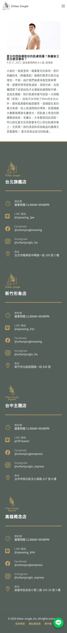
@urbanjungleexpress (28, 454)
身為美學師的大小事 (33, 62)
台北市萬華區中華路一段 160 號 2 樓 (36, 255)
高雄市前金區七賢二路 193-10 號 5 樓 (37, 590)
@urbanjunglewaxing (28, 230)
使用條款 (20, 623)
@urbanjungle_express (29, 466)
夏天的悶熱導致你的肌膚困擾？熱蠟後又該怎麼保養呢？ (33, 57)
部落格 (49, 62)
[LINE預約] (58, 623)
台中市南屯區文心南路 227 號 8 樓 (35, 479)
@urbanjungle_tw (26, 242)
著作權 (48, 623)
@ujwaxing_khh (24, 552)
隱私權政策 (35, 623)
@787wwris (21, 441)
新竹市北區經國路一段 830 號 (32, 367)
